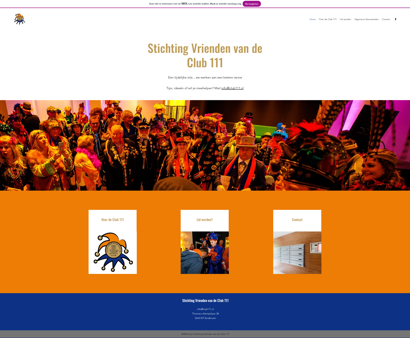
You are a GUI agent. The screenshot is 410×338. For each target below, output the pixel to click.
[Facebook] (395, 19)
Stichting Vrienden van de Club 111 (205, 300)
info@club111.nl (232, 88)
